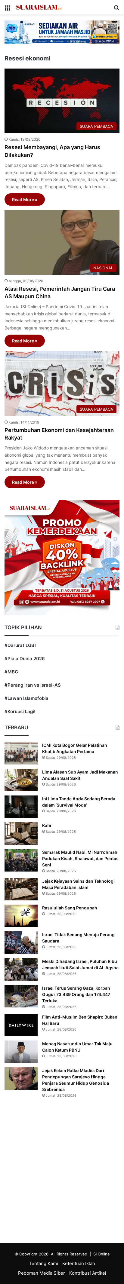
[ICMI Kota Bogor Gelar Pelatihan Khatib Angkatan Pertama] (21, 753)
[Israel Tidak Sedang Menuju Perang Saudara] (21, 942)
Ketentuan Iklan (78, 1263)
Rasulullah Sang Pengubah (69, 907)
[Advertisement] (62, 1172)
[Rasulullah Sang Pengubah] (21, 916)
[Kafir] (21, 833)
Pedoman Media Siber (41, 1273)
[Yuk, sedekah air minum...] (62, 32)
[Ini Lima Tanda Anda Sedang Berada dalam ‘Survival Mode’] (21, 806)
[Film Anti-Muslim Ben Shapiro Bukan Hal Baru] (21, 1025)
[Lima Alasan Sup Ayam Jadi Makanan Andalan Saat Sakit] (21, 780)
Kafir (47, 825)
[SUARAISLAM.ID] (39, 7)
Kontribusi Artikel (87, 1273)
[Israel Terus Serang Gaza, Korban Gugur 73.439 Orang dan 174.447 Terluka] (21, 996)
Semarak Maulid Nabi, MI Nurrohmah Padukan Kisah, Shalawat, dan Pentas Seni (80, 858)
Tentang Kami (43, 1263)
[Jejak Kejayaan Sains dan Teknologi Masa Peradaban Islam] (21, 889)
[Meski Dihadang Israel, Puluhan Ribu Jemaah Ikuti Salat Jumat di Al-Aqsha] (21, 969)
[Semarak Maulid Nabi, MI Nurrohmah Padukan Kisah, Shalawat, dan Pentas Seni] (21, 860)
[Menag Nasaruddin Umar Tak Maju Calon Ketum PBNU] (21, 1051)
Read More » (24, 199)
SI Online (101, 1254)
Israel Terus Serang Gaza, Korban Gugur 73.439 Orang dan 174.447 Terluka (76, 994)
